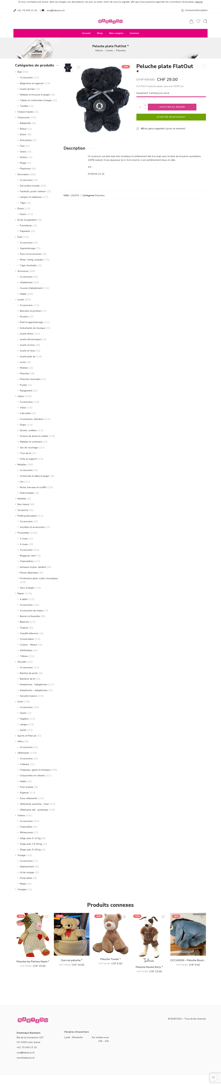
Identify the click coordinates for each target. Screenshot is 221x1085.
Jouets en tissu (27, 350)
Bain (19, 71)
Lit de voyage (27, 872)
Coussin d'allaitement (31, 288)
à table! (24, 599)
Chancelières (26, 561)
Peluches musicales (30, 379)
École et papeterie (27, 219)
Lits (21, 481)
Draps (23, 424)
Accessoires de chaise (31, 610)
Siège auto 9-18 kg (30, 849)
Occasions (22, 510)
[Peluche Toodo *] (110, 933)
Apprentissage (27, 248)
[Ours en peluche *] (203, 66)
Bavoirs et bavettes (30, 616)
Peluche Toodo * (110, 959)
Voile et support (28, 458)
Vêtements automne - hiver (34, 804)
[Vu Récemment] (213, 1077)
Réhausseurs (26, 832)
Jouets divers (26, 333)
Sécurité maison (28, 696)
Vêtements (23, 752)
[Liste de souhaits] (78, 67)
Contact (134, 33)
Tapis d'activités (28, 265)
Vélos (20, 741)
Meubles (21, 464)
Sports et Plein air (26, 735)
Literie (20, 396)
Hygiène (24, 718)
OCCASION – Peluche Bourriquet (188, 960)
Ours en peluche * (72, 960)
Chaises (24, 627)
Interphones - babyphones (33, 684)
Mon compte (116, 33)
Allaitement (26, 282)
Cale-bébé (25, 413)
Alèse (23, 407)
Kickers (23, 157)
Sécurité (21, 661)
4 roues (24, 544)
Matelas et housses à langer (35, 94)
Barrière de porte (29, 673)
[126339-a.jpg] (68, 67)
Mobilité (21, 498)
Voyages (22, 889)
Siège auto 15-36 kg (31, 843)
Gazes (23, 712)
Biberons (24, 621)
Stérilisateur (26, 650)
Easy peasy (26, 140)
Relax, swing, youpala (31, 259)
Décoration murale (30, 185)
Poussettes (23, 532)
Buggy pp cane (28, 555)
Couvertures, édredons (32, 419)
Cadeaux (24, 764)
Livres (23, 362)
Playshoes (25, 168)
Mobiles (24, 367)
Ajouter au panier (172, 107)
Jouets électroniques (30, 339)
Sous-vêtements (28, 798)
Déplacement (27, 866)
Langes (24, 724)
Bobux (23, 128)
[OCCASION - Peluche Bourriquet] (188, 934)
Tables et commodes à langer (36, 100)
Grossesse (22, 271)
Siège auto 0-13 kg (30, 838)
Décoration (23, 174)
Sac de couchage (29, 447)
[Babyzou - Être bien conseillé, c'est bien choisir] (110, 21)
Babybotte (25, 123)
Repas (20, 593)
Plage (23, 162)
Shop (100, 33)
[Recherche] (205, 21)
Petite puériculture (27, 515)
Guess (23, 151)
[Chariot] (191, 21)
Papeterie (25, 231)
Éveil (19, 237)
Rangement (26, 390)
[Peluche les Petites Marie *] (197, 66)
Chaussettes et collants (32, 775)
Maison (99, 50)
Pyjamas (24, 792)
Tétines (24, 656)
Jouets (109, 50)
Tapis (23, 202)
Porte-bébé (26, 878)
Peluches (121, 50)
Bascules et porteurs (31, 310)
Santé (23, 730)
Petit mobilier (27, 493)
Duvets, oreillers (28, 430)
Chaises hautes (25, 111)
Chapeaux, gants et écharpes (35, 769)
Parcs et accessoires (30, 254)
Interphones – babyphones (34, 690)
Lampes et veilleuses (31, 197)
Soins (20, 701)
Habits (23, 293)
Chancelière (26, 826)
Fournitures (26, 225)
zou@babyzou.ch (56, 10)
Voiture (21, 815)
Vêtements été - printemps (34, 809)
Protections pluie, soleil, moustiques (39, 578)
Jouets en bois (27, 345)
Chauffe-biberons (29, 633)
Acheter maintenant (171, 117)
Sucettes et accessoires (32, 527)
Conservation (27, 639)
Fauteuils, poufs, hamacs (33, 191)
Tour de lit (25, 453)
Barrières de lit (27, 678)
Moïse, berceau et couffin (33, 487)
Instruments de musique (32, 328)
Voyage (21, 855)
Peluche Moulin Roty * (149, 967)
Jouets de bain (27, 89)
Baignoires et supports (32, 83)
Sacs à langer (27, 587)
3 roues (24, 538)
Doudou (24, 316)
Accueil (86, 33)
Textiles (24, 106)
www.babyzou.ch (26, 1057)
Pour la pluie (26, 787)
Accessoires (26, 77)
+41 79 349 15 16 (27, 10)
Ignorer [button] (199, 1)
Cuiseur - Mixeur (28, 644)
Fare (22, 145)
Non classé (23, 504)
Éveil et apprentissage (31, 322)
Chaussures (23, 117)
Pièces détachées (29, 572)
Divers (23, 134)
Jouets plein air (27, 356)
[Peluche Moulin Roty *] (149, 937)
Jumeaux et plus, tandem (33, 567)
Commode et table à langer (34, 476)
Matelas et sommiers (31, 441)
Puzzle (23, 385)
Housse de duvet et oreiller (34, 436)
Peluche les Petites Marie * (33, 961)
